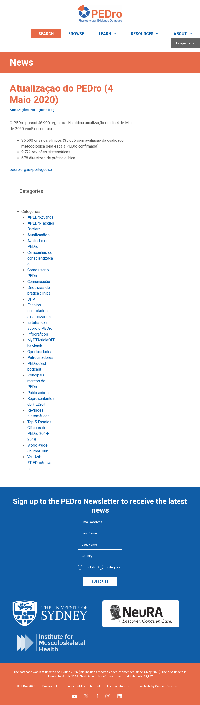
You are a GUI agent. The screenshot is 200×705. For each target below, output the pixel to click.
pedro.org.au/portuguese (31, 169)
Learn (105, 33)
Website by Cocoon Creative (159, 686)
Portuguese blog (42, 110)
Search (46, 33)
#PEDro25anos (40, 217)
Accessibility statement (84, 686)
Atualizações (19, 110)
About (180, 33)
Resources (142, 33)
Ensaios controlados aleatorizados (39, 311)
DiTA (31, 299)
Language (183, 43)
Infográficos (37, 334)
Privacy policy (51, 686)
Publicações (38, 392)
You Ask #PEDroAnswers (40, 463)
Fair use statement (120, 686)
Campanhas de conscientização (40, 258)
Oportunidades (39, 351)
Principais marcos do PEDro (36, 381)
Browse (76, 33)
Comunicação (38, 281)
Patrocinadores (40, 357)
